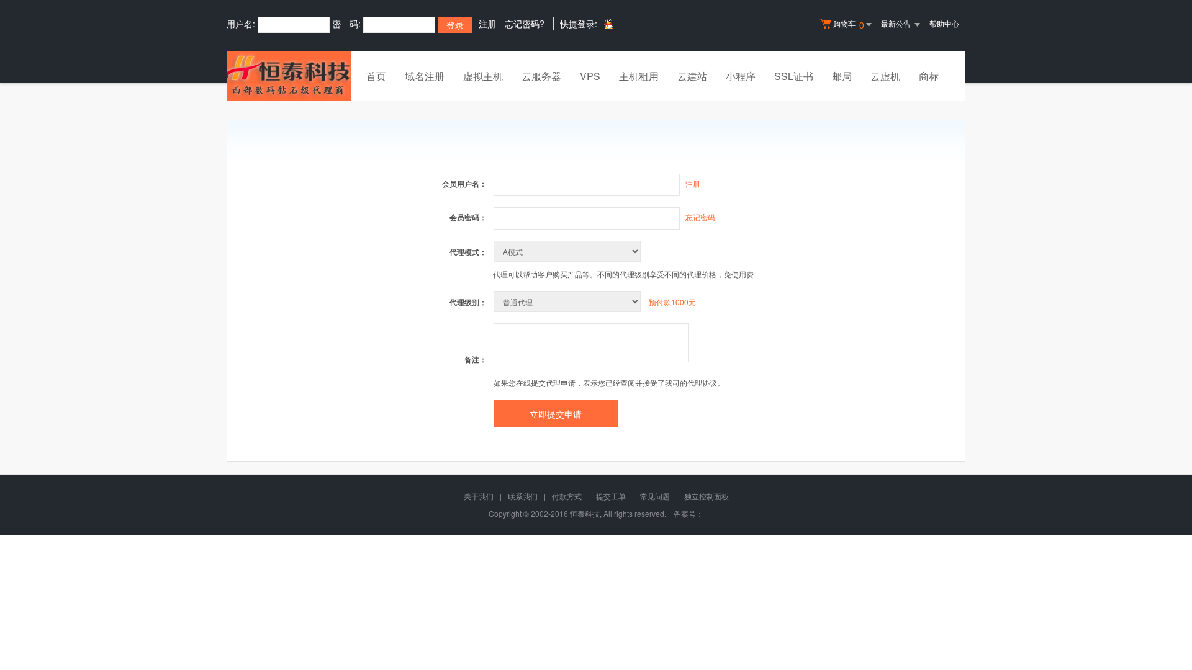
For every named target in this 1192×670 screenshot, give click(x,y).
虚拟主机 (483, 76)
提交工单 (611, 496)
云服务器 (541, 76)
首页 (376, 76)
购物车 (848, 24)
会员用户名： (464, 183)
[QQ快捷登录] (608, 24)
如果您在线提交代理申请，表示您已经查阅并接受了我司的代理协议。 (609, 382)
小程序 (741, 76)
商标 (929, 76)
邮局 (842, 76)
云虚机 (885, 76)
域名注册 (425, 76)
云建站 (692, 76)
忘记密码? (524, 23)
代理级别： (468, 302)
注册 (487, 23)
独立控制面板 (706, 496)
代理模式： (468, 251)
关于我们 (479, 496)
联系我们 (523, 496)
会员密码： (468, 217)
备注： (475, 359)
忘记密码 (700, 217)
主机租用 (639, 76)
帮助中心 (944, 23)
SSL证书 (793, 76)
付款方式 (567, 496)
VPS (590, 76)
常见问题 (655, 496)
